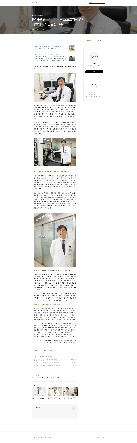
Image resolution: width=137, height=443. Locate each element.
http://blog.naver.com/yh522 (41, 44)
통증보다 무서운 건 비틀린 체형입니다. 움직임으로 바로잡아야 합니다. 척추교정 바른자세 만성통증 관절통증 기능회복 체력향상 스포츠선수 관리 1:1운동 (50, 59)
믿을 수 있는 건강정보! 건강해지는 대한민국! (43, 409)
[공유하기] (39, 351)
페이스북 (97, 432)
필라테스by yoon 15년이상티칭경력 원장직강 (48, 46)
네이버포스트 (98, 430)
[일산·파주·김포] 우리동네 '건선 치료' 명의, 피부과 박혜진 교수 (46, 362)
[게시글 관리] (41, 351)
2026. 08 (94, 84)
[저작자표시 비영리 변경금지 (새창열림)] (50, 350)
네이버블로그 (98, 428)
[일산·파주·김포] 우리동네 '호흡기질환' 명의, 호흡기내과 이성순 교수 (47, 359)
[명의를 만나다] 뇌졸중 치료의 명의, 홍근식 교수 (43, 363)
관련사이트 (98, 437)
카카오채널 (98, 435)
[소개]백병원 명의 (42, 356)
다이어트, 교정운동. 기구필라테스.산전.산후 (46, 48)
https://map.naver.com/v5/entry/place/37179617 (46, 54)
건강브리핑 (35, 3)
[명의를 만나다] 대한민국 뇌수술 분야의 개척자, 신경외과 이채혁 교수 (47, 360)
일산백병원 (98, 421)
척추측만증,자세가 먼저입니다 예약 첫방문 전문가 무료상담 (50, 56)
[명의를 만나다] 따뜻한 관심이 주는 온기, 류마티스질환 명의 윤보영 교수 (48, 365)
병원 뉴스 (36, 356)
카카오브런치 (98, 426)
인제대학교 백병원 (99, 419)
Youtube (97, 423)
